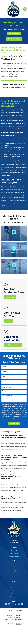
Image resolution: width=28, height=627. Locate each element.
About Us (14, 582)
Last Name (4, 371)
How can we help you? (7, 395)
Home (14, 564)
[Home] (13, 9)
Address (4, 386)
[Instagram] (12, 604)
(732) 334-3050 (16, 90)
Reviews (14, 576)
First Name (4, 366)
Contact (14, 594)
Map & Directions (14, 556)
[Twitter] (9, 604)
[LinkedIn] (15, 604)
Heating (14, 567)
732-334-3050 (14, 543)
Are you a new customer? (8, 390)
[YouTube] (22, 604)
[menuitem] (7, 619)
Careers (14, 585)
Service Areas (14, 588)
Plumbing (14, 573)
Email (3, 381)
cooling (14, 161)
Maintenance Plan (14, 579)
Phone (3, 376)
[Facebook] (6, 604)
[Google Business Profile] (19, 604)
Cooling (14, 570)
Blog (14, 590)
